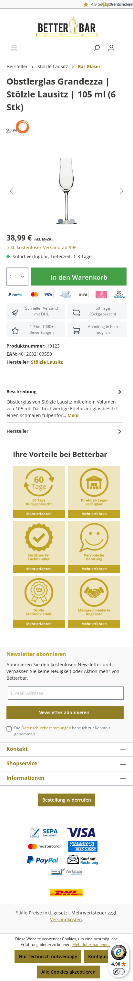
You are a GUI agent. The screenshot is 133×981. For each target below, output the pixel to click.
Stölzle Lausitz (47, 362)
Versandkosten (66, 919)
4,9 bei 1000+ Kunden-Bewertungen (94, 4)
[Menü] (13, 48)
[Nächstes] (122, 190)
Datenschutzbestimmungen (46, 728)
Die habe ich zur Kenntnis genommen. (62, 730)
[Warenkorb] (123, 45)
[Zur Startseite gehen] (66, 27)
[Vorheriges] (11, 190)
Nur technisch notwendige (48, 956)
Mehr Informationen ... (92, 944)
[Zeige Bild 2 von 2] (72, 221)
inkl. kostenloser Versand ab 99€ (41, 247)
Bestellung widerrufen (66, 800)
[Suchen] (96, 48)
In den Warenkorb (79, 277)
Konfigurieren (103, 956)
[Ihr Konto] (111, 48)
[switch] (119, 971)
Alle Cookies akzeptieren (68, 972)
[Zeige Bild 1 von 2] (60, 221)
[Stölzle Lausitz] (17, 127)
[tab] (64, 402)
